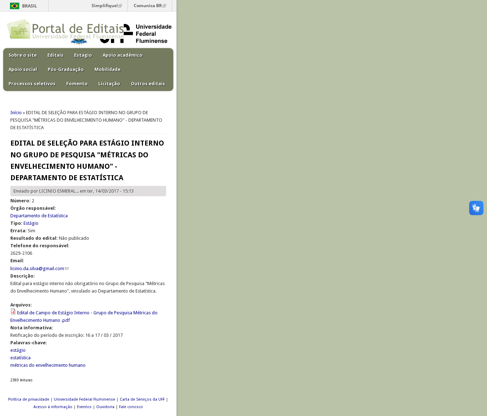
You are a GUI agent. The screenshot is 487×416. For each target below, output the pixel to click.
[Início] (65, 37)
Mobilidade (107, 69)
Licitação (109, 83)
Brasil (29, 6)
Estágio (83, 55)
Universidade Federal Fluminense (84, 399)
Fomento (77, 83)
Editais (55, 55)
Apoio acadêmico (123, 55)
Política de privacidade (28, 399)
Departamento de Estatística (39, 215)
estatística (20, 357)
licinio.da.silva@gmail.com (39, 268)
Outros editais (148, 83)
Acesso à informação (53, 407)
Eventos (84, 407)
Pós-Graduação (66, 69)
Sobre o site (23, 55)
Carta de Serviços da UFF (142, 399)
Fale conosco (131, 407)
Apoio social (23, 69)
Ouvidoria (105, 407)
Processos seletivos (32, 83)
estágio (18, 350)
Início (16, 112)
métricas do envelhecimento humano (48, 365)
